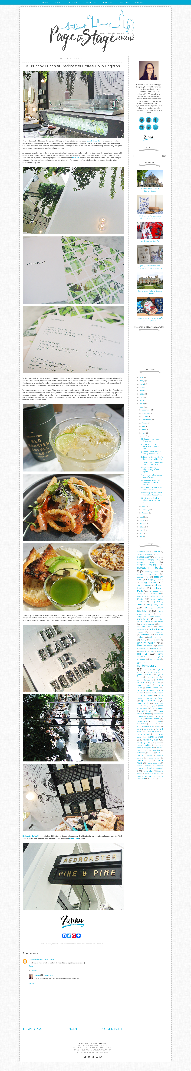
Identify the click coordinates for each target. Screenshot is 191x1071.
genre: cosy (149, 670)
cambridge (140, 560)
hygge (148, 714)
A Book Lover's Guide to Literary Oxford (150, 190)
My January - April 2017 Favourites (150, 440)
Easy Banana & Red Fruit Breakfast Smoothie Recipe (150, 482)
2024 (142, 384)
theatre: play (148, 771)
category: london (149, 582)
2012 (142, 530)
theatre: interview (144, 766)
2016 (142, 517)
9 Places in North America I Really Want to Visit (151, 453)
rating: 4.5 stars (150, 739)
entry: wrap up (156, 632)
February (145, 510)
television (150, 753)
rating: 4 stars (155, 737)
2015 (142, 520)
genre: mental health (154, 693)
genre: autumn (157, 648)
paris (139, 729)
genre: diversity (154, 672)
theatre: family (143, 760)
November (146, 413)
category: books (150, 567)
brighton (48, 944)
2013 (142, 527)
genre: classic (155, 659)
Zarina (37, 975)
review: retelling (144, 745)
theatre (158, 753)
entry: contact (155, 617)
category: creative (153, 572)
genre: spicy (151, 706)
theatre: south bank (152, 774)
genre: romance (149, 700)
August (145, 423)
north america (153, 724)
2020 (142, 397)
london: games (142, 721)
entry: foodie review (84, 944)
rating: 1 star (148, 729)
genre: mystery (146, 695)
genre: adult (146, 643)
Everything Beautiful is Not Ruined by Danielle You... (152, 494)
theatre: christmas (144, 755)
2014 (142, 524)
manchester (141, 724)
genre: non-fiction (155, 698)
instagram (141, 716)
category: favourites (147, 574)
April (144, 436)
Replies (34, 971)
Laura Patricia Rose (94, 141)
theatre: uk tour (144, 776)
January (145, 513)
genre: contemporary (146, 663)
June (144, 430)
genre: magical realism (146, 690)
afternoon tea (143, 552)
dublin (147, 593)
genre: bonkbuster (147, 651)
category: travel (70, 944)
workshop (152, 779)
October (145, 416)
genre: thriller (157, 708)
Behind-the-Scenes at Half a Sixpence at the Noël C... (152, 458)
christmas (154, 591)
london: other (156, 721)
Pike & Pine (74, 838)
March (144, 506)
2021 (142, 394)
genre (158, 640)
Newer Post (33, 1029)
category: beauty (146, 562)
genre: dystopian (144, 674)
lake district (151, 716)
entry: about (141, 596)
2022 (142, 391)
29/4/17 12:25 (48, 975)
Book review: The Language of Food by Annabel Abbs (150, 217)
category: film (143, 577)
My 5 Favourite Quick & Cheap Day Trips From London (150, 500)
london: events (152, 719)
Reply (31, 966)
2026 (142, 377)
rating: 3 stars (143, 734)
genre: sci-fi (142, 703)
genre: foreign (143, 680)
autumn (157, 552)
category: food (57, 944)
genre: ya (146, 711)
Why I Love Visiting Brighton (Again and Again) (150, 470)
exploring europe (155, 637)
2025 (142, 381)
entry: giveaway (147, 624)
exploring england (99, 944)
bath (158, 554)
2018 (142, 404)
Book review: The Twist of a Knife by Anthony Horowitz (150, 319)
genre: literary (152, 688)
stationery (141, 753)
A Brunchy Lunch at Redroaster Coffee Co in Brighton (151, 446)
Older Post (112, 1029)
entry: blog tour (155, 604)
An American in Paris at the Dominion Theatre (151, 489)
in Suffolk (150, 293)
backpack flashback (144, 554)
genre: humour (144, 685)
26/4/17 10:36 (49, 960)
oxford (158, 726)
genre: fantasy (154, 677)
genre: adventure (144, 646)
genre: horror (155, 683)
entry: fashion (143, 619)
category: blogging (146, 565)
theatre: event (153, 758)
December (146, 410)
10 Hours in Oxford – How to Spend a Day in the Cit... (152, 463)
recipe (159, 743)
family (143, 640)
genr (151, 640)
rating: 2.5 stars (152, 731)
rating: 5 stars (143, 742)
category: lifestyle (155, 580)
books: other (143, 557)
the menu (76, 158)
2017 (142, 407)
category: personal (144, 585)
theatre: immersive (154, 763)
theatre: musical (155, 768)
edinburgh (157, 593)
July (144, 426)
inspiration (157, 714)
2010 (142, 537)
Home (73, 1029)
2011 (142, 533)
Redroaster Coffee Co (30, 836)
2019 (142, 401)
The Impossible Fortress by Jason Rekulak (151, 476)
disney (139, 593)
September (146, 420)
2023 (142, 387)
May (144, 433)
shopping (156, 750)
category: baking (154, 560)
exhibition (145, 635)
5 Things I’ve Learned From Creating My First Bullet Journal (150, 267)
